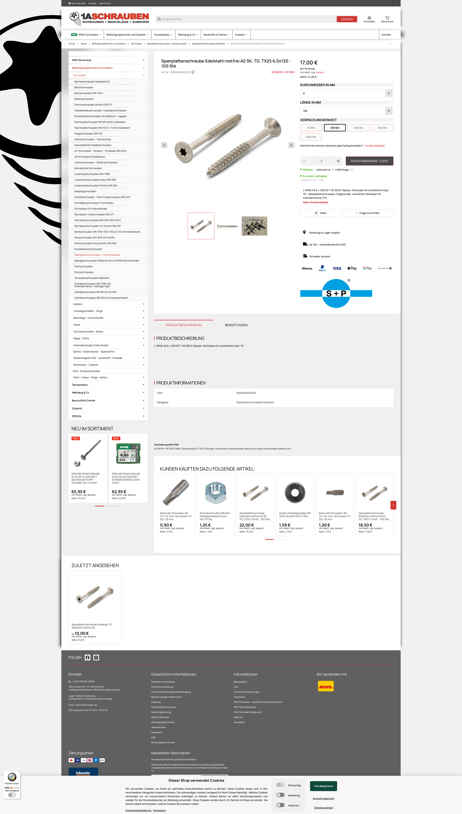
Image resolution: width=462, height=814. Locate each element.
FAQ (236, 686)
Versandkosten (158, 727)
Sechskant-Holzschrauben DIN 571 (94, 214)
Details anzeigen (323, 807)
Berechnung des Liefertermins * (166, 696)
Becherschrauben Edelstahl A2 (92, 81)
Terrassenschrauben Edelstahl (91, 278)
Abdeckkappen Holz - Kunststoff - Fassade (97, 358)
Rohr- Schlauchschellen (86, 371)
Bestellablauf (240, 681)
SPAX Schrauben (81, 60)
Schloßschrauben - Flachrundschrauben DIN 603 (102, 197)
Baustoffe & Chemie (83, 400)
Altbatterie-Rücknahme (163, 681)
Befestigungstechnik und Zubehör (109, 44)
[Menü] (18, 773)
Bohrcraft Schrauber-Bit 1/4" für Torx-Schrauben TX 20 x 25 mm (175, 516)
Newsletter (239, 722)
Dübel (76, 324)
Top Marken (239, 696)
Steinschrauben (83, 266)
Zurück (72, 44)
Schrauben (136, 44)
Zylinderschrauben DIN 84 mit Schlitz (95, 292)
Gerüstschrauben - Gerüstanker (92, 139)
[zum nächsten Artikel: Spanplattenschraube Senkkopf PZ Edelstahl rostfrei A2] (390, 44)
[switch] (280, 785)
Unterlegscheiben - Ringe (88, 311)
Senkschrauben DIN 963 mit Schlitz (94, 237)
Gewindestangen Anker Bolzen (90, 345)
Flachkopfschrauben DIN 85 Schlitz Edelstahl (99, 122)
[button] (176, 493)
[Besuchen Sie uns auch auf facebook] (87, 657)
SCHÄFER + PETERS (282, 72)
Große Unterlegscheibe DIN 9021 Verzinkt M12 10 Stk (295, 515)
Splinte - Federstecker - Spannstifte (93, 351)
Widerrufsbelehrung (161, 712)
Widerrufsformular (160, 717)
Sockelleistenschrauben (88, 249)
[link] (108, 60)
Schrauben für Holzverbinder (90, 208)
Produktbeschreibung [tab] (184, 325)
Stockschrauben (83, 272)
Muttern (78, 304)
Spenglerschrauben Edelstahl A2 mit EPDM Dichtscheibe (106, 260)
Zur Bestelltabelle (374, 145)
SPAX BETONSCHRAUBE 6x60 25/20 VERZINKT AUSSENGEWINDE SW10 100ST (126, 478)
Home (84, 44)
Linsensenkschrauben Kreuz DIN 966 (95, 179)
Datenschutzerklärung (162, 686)
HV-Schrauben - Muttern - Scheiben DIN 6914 (100, 151)
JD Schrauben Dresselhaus (89, 156)
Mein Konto (104, 3)
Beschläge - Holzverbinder (88, 318)
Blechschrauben (83, 87)
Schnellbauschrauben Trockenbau (94, 202)
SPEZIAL (77, 416)
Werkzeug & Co (80, 392)
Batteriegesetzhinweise (163, 742)
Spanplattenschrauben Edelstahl (208, 44)
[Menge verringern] (304, 161)
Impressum (156, 732)
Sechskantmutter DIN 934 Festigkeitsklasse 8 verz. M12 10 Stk (215, 516)
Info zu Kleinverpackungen (247, 691)
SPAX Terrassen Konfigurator (248, 712)
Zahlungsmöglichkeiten (163, 722)
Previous (164, 145)
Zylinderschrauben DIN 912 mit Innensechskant (101, 297)
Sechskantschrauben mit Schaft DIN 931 (97, 226)
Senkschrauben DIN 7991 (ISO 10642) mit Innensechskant (107, 231)
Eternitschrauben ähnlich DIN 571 (93, 104)
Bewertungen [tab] (236, 325)
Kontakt (92, 3)
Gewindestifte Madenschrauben (93, 145)
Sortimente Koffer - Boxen (88, 331)
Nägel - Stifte (81, 338)
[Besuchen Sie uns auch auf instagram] (96, 657)
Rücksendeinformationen (163, 707)
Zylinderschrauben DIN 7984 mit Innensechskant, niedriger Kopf (92, 285)
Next (291, 145)
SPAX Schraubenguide (245, 707)
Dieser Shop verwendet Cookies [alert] (196, 780)
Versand (320, 72)
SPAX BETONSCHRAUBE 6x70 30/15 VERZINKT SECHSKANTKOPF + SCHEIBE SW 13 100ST (85, 478)
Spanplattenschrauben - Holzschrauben (167, 44)
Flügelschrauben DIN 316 (88, 133)
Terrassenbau (80, 384)
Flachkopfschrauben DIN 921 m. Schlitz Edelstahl (102, 127)
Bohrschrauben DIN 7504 (88, 93)
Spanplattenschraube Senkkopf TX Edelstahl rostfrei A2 (257, 44)
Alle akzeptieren (323, 786)
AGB (153, 737)
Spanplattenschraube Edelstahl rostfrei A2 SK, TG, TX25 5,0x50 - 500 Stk (254, 516)
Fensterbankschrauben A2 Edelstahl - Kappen (100, 116)
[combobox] (346, 93)
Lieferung (156, 702)
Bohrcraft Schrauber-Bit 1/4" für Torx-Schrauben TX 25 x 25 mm (334, 516)
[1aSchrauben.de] (109, 19)
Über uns (238, 717)
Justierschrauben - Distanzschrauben (95, 162)
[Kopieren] (193, 72)
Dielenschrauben (84, 99)
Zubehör (77, 408)
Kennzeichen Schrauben (88, 168)
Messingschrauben (85, 191)
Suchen (347, 19)
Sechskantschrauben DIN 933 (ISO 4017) (97, 220)
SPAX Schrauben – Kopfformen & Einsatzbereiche (258, 702)
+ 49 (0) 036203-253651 (83, 681)
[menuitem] (86, 34)
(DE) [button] (351, 169)
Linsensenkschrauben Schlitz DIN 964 (96, 185)
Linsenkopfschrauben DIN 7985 (92, 174)
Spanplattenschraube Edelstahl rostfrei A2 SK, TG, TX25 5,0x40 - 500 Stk (374, 516)
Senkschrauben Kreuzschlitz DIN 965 (95, 243)
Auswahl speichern (323, 798)
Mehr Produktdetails (315, 202)
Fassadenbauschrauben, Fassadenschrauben (100, 110)
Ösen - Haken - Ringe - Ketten (90, 377)
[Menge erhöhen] (338, 161)
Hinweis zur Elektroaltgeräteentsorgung (171, 691)
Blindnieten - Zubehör (85, 365)
